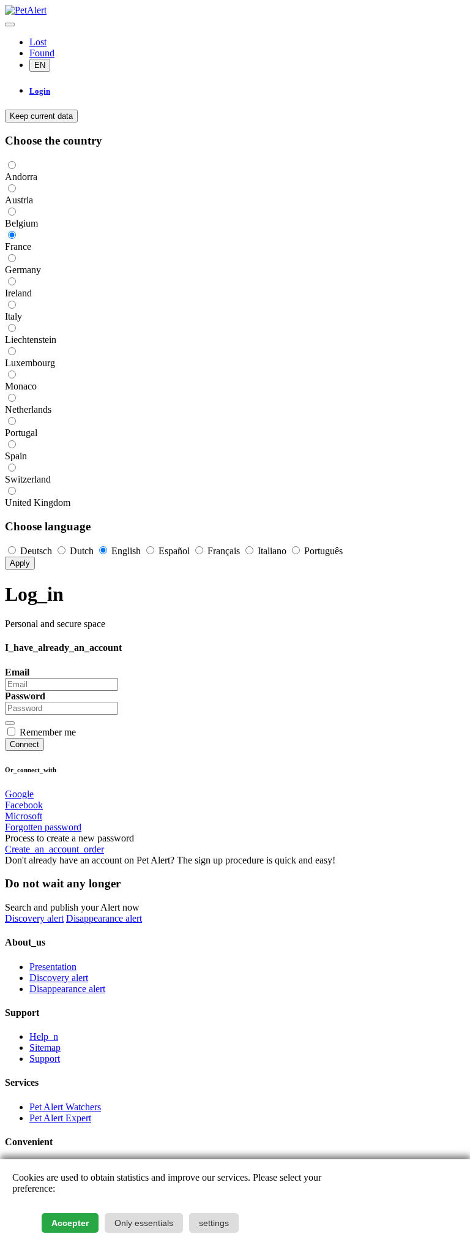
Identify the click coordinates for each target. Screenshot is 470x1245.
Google (19, 794)
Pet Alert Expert (60, 1118)
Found (41, 53)
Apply (20, 563)
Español (174, 551)
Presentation (52, 966)
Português (322, 551)
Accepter (70, 1223)
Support (44, 1058)
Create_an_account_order (54, 849)
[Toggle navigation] (10, 24)
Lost (38, 42)
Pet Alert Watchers (65, 1107)
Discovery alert (34, 918)
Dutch (81, 551)
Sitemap (45, 1047)
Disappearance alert (104, 918)
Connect (24, 744)
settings (214, 1223)
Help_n (43, 1036)
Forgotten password (43, 827)
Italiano (272, 551)
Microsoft (23, 816)
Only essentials (143, 1223)
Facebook (24, 805)
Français (223, 551)
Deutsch (36, 551)
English (126, 551)
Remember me (48, 732)
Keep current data (41, 116)
